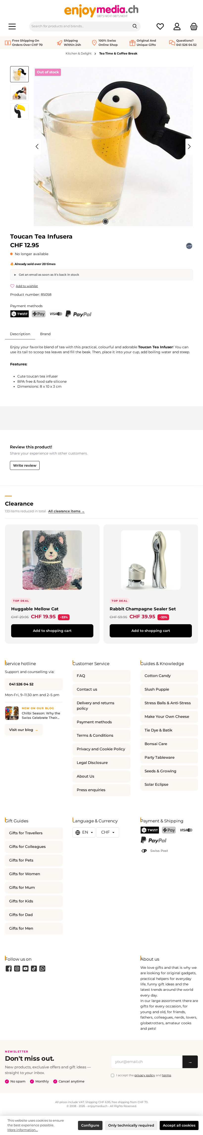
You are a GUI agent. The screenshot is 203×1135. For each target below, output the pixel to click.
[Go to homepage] (101, 10)
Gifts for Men (21, 928)
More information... (22, 1130)
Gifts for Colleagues (27, 846)
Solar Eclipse (156, 784)
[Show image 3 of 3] (121, 221)
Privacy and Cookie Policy (101, 749)
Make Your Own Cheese (167, 716)
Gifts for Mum (22, 887)
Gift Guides (16, 820)
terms (166, 1075)
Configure (90, 1125)
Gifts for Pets (21, 860)
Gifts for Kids (21, 901)
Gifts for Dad (21, 915)
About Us (85, 776)
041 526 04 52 (21, 684)
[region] (101, 146)
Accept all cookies (179, 1125)
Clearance (19, 503)
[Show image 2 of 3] (113, 221)
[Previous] (37, 146)
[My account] (177, 26)
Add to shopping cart (52, 631)
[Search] (135, 26)
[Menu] (12, 26)
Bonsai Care (156, 744)
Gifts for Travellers (26, 833)
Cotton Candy (158, 676)
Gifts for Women (24, 874)
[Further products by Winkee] (189, 246)
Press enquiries (91, 790)
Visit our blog (21, 730)
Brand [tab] (45, 334)
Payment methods (94, 722)
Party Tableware (160, 757)
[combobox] (79, 26)
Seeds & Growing (160, 771)
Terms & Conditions (95, 735)
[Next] (189, 146)
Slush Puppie (157, 689)
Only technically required (131, 1125)
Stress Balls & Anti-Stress (168, 703)
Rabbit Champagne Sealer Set (143, 608)
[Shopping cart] (192, 26)
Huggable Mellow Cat (34, 608)
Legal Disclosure (92, 762)
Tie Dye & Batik (158, 730)
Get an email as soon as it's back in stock (48, 274)
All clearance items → (66, 511)
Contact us (87, 689)
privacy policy (144, 1075)
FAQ (81, 676)
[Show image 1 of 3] (105, 221)
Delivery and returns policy (95, 706)
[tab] (20, 333)
